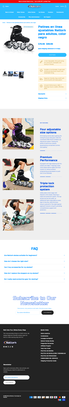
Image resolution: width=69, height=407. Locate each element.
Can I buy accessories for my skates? (18, 267)
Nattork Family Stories (47, 341)
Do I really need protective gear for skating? (21, 279)
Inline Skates (31, 12)
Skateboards (60, 12)
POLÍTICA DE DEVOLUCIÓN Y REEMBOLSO (53, 353)
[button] (40, 41)
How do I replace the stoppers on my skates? (21, 273)
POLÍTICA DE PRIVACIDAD (48, 356)
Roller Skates (21, 12)
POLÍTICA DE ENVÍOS (47, 351)
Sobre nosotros (45, 333)
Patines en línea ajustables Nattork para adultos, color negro (21, 22)
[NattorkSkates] (34, 6)
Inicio (4, 22)
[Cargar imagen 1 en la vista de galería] (18, 39)
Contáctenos (44, 336)
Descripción (41, 94)
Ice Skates (42, 12)
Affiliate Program (46, 346)
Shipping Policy (42, 98)
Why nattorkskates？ (34, 17)
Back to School (9, 12)
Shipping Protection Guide (48, 361)
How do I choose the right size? (16, 261)
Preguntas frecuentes (47, 343)
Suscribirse (47, 312)
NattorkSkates (10, 396)
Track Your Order (45, 348)
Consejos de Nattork (47, 338)
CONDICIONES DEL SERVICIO (49, 358)
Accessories (21, 17)
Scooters (50, 12)
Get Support (47, 17)
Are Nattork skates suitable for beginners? (20, 255)
